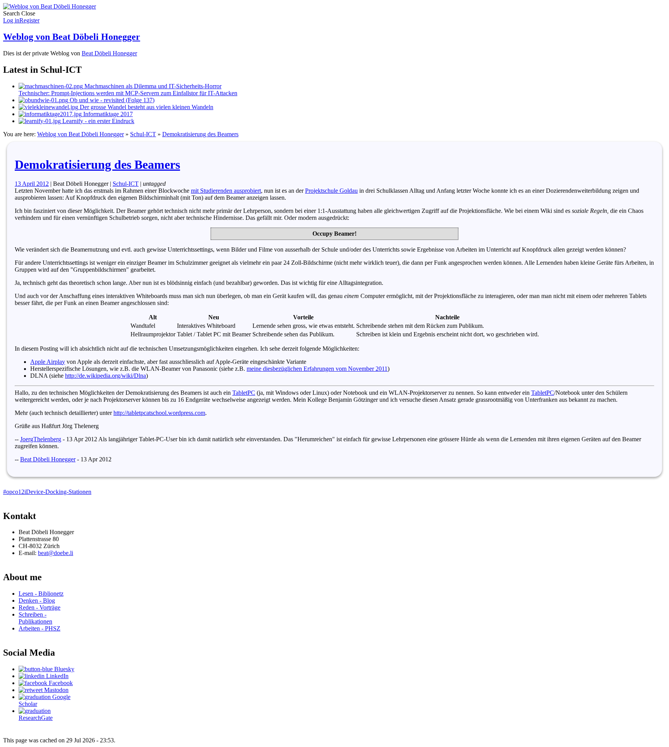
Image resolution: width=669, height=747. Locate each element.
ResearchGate (36, 717)
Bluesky (63, 669)
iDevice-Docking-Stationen (57, 491)
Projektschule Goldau (331, 190)
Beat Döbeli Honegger (109, 53)
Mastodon (56, 690)
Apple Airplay (47, 361)
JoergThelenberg (40, 439)
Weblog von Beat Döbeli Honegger (71, 37)
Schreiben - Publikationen (35, 618)
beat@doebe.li (55, 553)
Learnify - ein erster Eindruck (97, 121)
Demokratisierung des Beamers (200, 134)
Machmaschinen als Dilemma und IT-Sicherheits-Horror (128, 89)
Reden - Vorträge (39, 607)
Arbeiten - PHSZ (39, 628)
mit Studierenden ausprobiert (226, 190)
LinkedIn (57, 676)
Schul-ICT (143, 134)
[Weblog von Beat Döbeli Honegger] (49, 6)
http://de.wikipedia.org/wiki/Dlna (105, 375)
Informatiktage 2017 (107, 114)
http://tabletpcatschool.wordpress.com (159, 412)
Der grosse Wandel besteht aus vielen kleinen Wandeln (145, 107)
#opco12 (13, 491)
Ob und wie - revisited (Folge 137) (111, 100)
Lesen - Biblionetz (41, 593)
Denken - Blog (37, 600)
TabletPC (243, 392)
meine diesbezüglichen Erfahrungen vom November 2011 (317, 368)
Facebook (60, 683)
